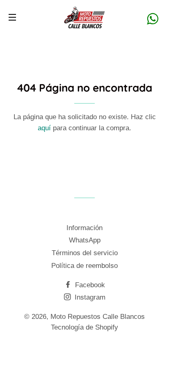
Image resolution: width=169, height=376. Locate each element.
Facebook (89, 285)
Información (84, 228)
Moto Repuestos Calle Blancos (97, 317)
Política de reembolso (84, 266)
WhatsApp (84, 240)
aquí (44, 128)
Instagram (89, 297)
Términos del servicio (85, 253)
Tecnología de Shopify (84, 327)
